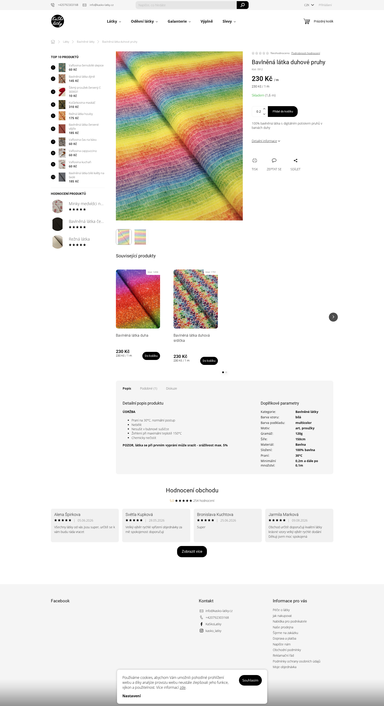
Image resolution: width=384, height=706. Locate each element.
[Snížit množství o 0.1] (264, 114)
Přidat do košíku (283, 111)
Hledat (243, 5)
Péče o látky (281, 610)
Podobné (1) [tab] (148, 388)
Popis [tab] (127, 388)
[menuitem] (114, 21)
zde (183, 687)
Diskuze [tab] (171, 388)
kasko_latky (213, 631)
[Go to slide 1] (223, 372)
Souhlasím (250, 680)
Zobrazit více (192, 551)
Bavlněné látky (306, 412)
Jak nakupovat (282, 616)
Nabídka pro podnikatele (290, 621)
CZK (307, 5)
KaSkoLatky (213, 624)
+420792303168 (217, 617)
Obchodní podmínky (287, 650)
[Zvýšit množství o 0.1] (264, 109)
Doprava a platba (284, 638)
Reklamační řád (283, 655)
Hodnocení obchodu (192, 490)
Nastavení (131, 695)
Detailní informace (264, 141)
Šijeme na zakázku (285, 633)
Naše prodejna (283, 627)
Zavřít (279, 155)
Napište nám (282, 644)
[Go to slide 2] (226, 372)
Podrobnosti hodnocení (305, 53)
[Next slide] (333, 317)
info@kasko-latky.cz (219, 611)
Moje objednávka (284, 667)
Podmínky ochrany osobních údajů (296, 661)
